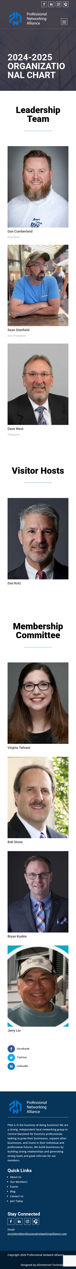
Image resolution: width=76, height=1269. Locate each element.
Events (14, 1186)
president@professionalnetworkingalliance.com (37, 1234)
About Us (15, 1177)
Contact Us (16, 1196)
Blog (12, 1191)
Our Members (18, 1182)
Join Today (16, 1201)
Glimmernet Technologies (52, 1265)
